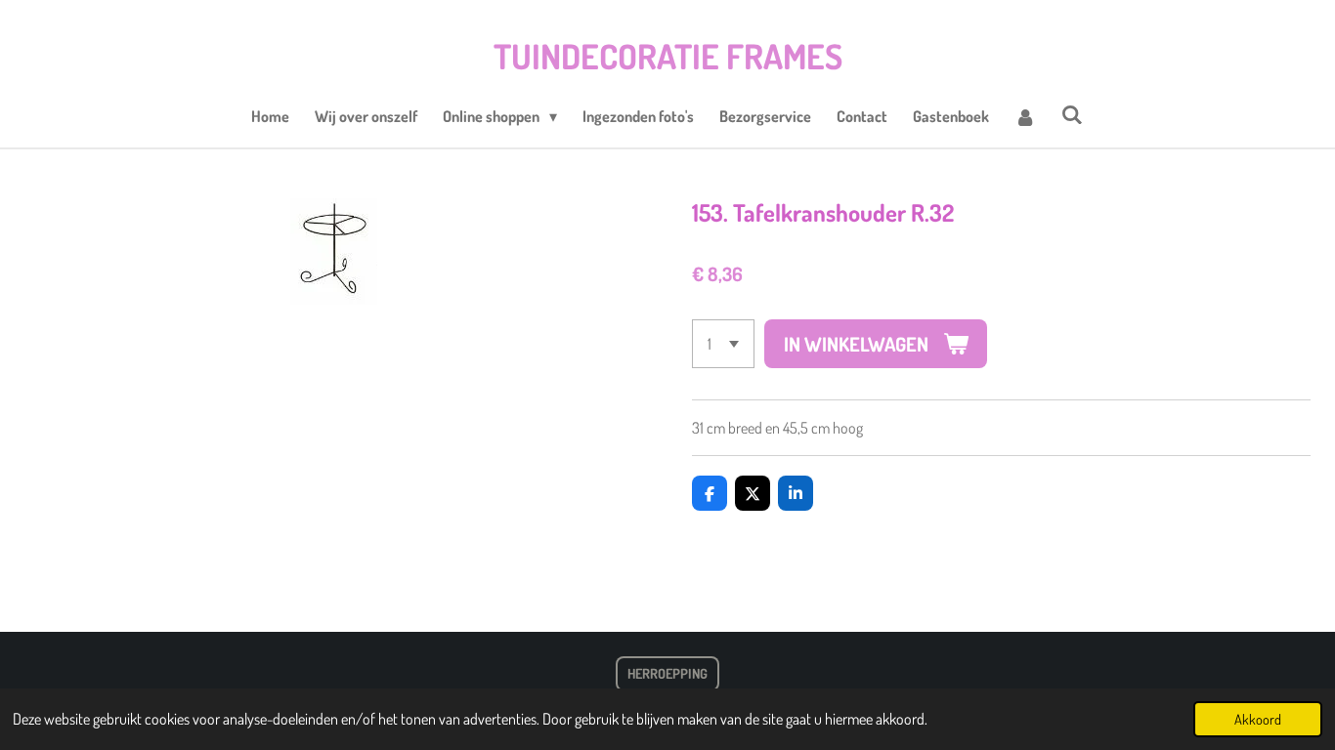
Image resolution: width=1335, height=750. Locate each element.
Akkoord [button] (1257, 719)
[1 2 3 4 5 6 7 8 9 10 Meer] (723, 343)
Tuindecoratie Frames (668, 55)
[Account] (1025, 116)
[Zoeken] (1072, 114)
